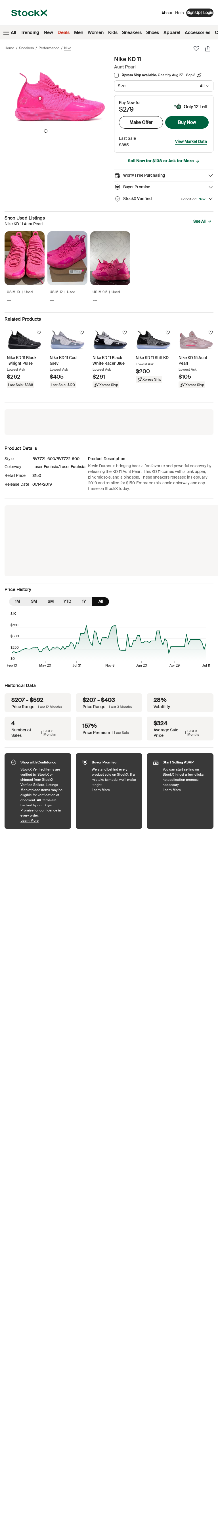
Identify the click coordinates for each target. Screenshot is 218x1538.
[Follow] (39, 332)
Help (179, 12)
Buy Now (187, 122)
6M (51, 601)
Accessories (197, 33)
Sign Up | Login (199, 12)
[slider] (45, 131)
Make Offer (141, 122)
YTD (67, 601)
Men (78, 33)
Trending (30, 33)
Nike (67, 48)
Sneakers (132, 33)
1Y (84, 601)
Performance (49, 48)
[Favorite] (196, 48)
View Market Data (191, 141)
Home (9, 48)
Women (96, 33)
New (48, 33)
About (167, 14)
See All (199, 221)
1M (17, 601)
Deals (64, 33)
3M (34, 601)
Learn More (43, 820)
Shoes (152, 33)
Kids (113, 33)
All (13, 33)
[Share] (207, 48)
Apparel (172, 33)
